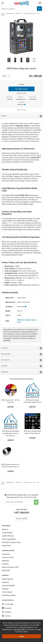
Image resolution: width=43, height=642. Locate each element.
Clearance (5, 582)
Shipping (4, 371)
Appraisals (5, 561)
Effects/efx (20, 320)
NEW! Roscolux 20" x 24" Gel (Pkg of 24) (10, 401)
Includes (4, 365)
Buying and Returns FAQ (10, 567)
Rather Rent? (6, 545)
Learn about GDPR (19, 629)
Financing (5, 564)
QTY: (4, 76)
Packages (5, 589)
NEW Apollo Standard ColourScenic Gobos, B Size (32, 401)
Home (2, 13)
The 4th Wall (9, 604)
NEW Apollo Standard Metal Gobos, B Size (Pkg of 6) (32, 432)
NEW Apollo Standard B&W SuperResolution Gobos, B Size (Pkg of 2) (10, 433)
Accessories (5, 354)
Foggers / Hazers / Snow (29, 13)
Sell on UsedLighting (9, 539)
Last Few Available (8, 585)
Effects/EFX (19, 13)
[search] (39, 8)
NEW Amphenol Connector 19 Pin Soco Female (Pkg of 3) (10, 465)
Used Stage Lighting (8, 595)
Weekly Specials (7, 579)
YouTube (8, 616)
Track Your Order (7, 557)
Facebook (8, 608)
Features (4, 348)
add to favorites (22, 93)
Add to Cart (23, 88)
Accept (21, 636)
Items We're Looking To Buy (11, 542)
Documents (5, 360)
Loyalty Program (7, 532)
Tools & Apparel (7, 592)
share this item (22, 110)
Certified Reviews (8, 536)
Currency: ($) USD (21, 518)
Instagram (8, 612)
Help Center (6, 554)
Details (3, 116)
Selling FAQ (6, 570)
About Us (5, 529)
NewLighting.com (10, 13)
